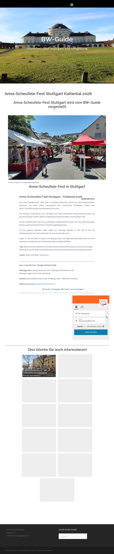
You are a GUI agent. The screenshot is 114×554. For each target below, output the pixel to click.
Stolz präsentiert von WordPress (17, 550)
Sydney (39, 550)
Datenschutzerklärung (15, 529)
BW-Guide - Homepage (51, 289)
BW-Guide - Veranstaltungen (72, 289)
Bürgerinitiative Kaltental (45, 284)
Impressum (10, 532)
